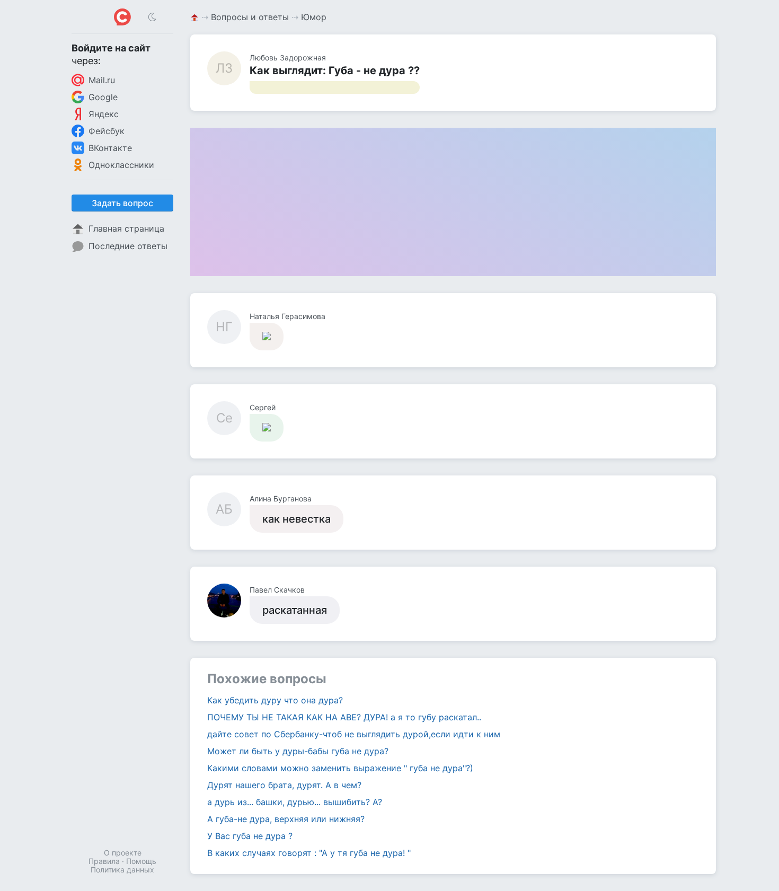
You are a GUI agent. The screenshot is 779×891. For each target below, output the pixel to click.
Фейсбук (106, 131)
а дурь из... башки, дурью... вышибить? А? (294, 802)
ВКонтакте (110, 148)
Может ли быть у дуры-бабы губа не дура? (297, 751)
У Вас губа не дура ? (250, 836)
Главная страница (126, 228)
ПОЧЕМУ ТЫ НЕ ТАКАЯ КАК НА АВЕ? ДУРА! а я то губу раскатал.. (344, 717)
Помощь (141, 861)
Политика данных (122, 869)
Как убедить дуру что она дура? (275, 700)
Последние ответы (127, 246)
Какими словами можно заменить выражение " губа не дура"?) (340, 768)
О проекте (122, 852)
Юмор (313, 17)
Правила (104, 861)
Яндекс (103, 114)
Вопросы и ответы (250, 17)
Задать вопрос (122, 203)
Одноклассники (121, 165)
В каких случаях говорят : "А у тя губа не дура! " (309, 853)
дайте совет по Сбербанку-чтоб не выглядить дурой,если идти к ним (353, 734)
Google (103, 97)
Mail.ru (101, 80)
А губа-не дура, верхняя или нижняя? (286, 819)
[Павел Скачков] (228, 600)
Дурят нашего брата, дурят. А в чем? (284, 785)
